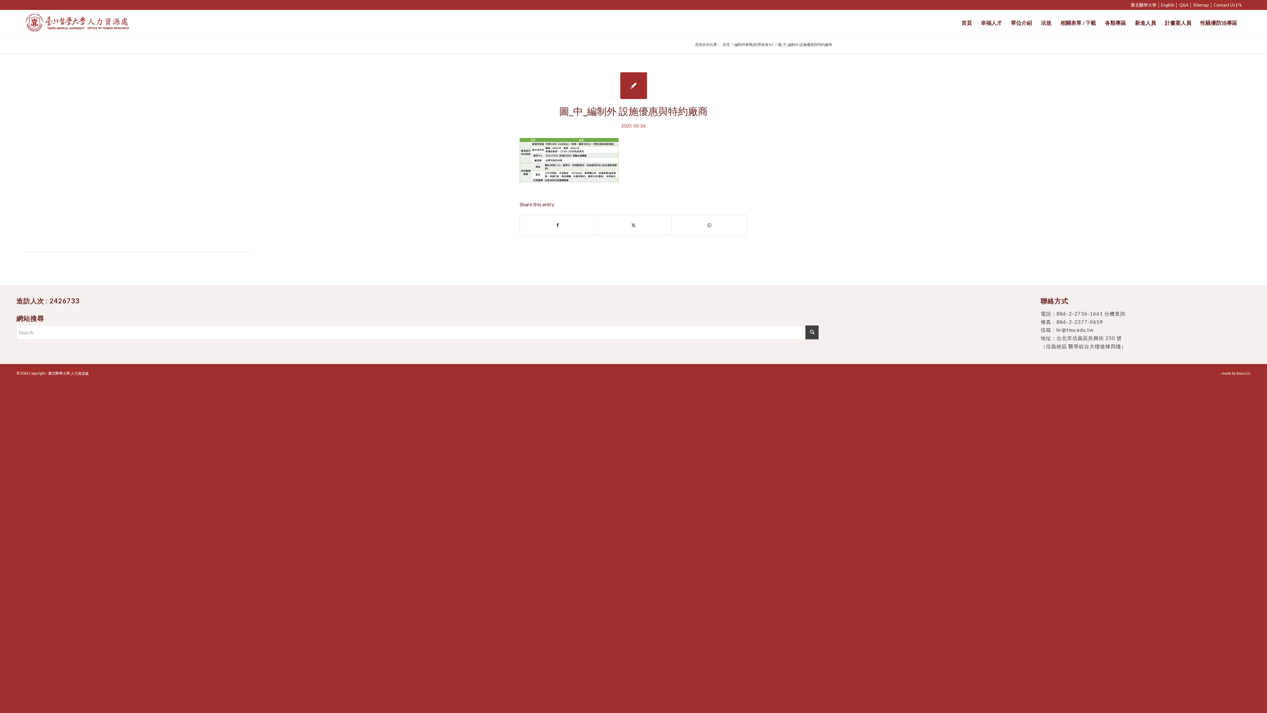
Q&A (1183, 5)
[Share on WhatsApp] (709, 225)
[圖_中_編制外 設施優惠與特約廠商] (633, 85)
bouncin (1244, 373)
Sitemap (1201, 5)
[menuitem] (966, 22)
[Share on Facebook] (558, 225)
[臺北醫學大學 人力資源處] (91, 22)
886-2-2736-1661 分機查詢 (1090, 314)
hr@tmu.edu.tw (1074, 330)
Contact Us (1224, 5)
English (1167, 5)
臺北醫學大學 (1143, 5)
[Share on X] (633, 225)
